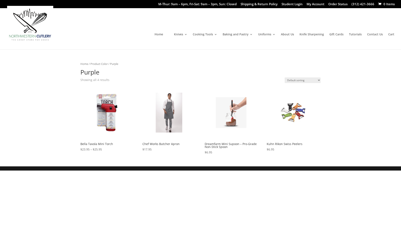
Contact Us (375, 34)
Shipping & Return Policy (259, 4)
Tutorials (355, 34)
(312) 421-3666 (363, 4)
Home (159, 34)
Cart (391, 34)
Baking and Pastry (236, 34)
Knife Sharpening (311, 34)
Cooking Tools (203, 34)
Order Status (338, 4)
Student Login (292, 4)
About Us (287, 34)
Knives (178, 34)
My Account (315, 4)
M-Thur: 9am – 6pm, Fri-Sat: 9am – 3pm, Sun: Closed (197, 4)
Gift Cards (336, 34)
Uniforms (264, 34)
